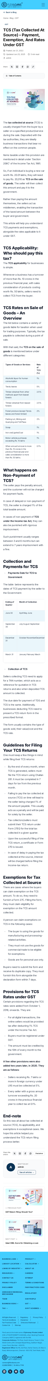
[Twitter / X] (10, 1371)
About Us (29, 1268)
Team (4, 1299)
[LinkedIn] (4, 1371)
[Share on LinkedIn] (17, 67)
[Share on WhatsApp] (28, 67)
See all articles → (26, 1172)
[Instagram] (22, 1371)
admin (8, 58)
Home (5, 18)
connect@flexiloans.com (11, 1363)
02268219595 (7, 1365)
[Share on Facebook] (22, 67)
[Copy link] (33, 67)
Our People (30, 1299)
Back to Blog (11, 12)
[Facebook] (16, 1371)
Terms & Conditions (34, 1283)
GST (17, 18)
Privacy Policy (9, 1283)
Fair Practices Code (34, 1287)
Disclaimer (39, 1153)
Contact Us (7, 1278)
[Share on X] (12, 67)
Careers (29, 1273)
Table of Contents (15, 76)
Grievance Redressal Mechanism (12, 1293)
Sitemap (29, 1278)
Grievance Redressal (28, 1323)
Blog (11, 18)
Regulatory (31, 1293)
